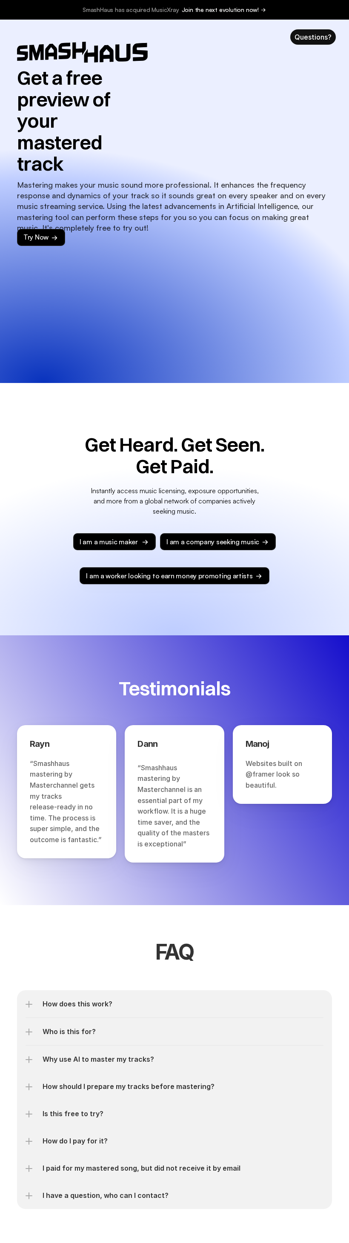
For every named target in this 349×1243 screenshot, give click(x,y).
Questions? (313, 37)
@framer (260, 774)
